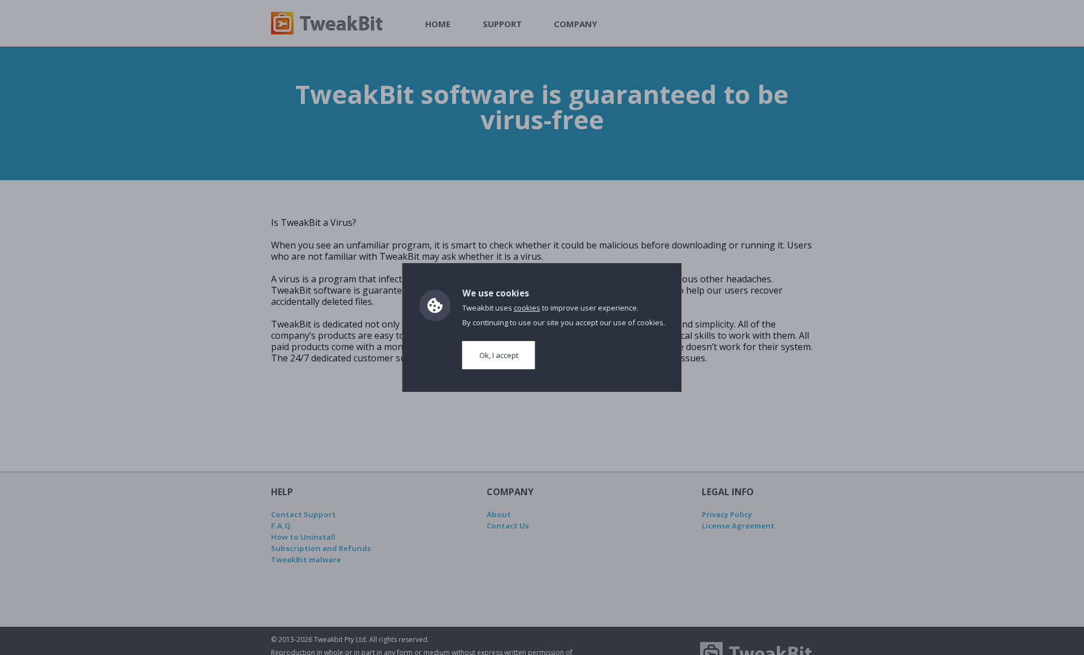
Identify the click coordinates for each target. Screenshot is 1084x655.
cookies (527, 308)
